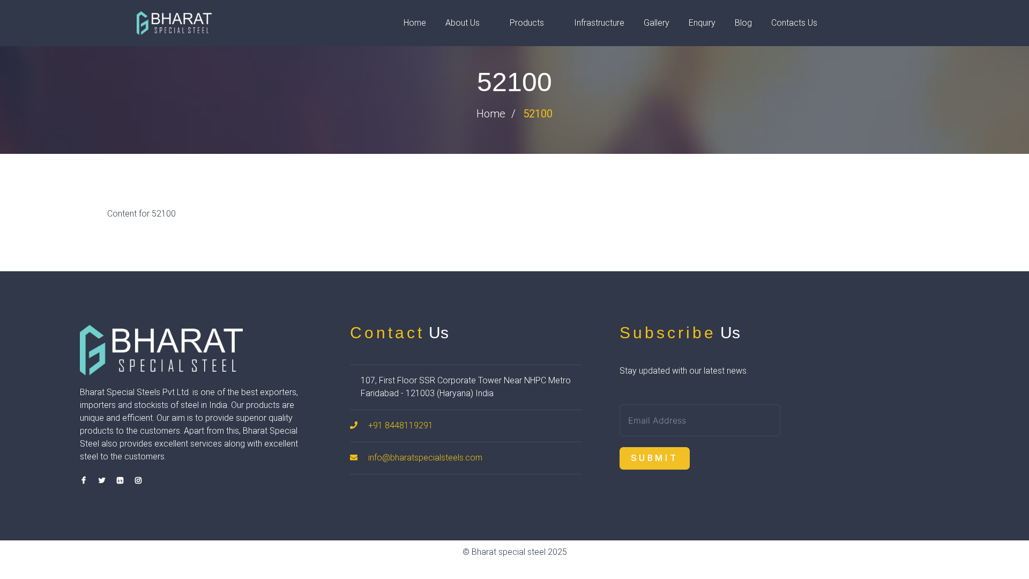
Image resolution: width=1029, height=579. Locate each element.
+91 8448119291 (400, 425)
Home (415, 23)
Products (527, 23)
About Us (462, 23)
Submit (654, 458)
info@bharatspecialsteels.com (425, 457)
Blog (743, 23)
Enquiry (702, 23)
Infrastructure (599, 23)
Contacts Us (794, 23)
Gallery (656, 23)
